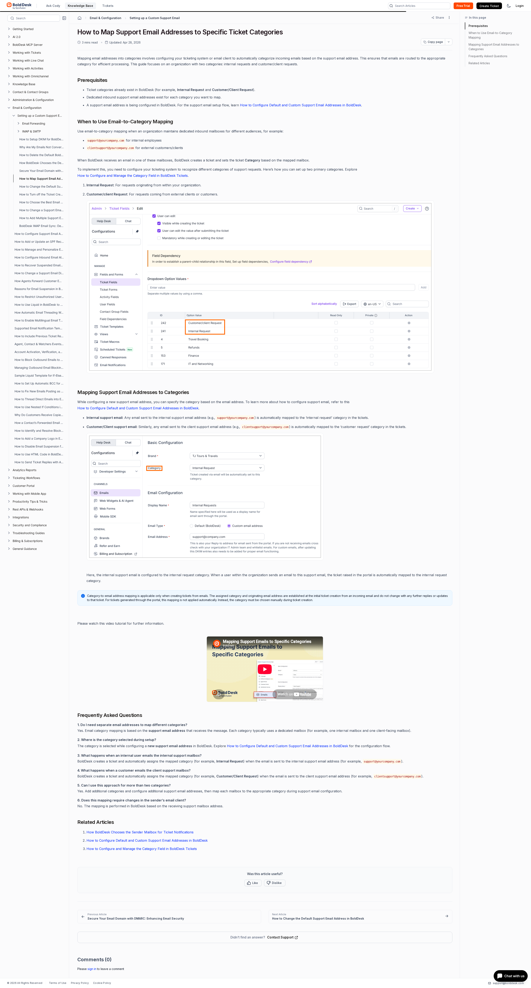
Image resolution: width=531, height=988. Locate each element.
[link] (169, 916)
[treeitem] (38, 29)
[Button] (274, 883)
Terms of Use (58, 982)
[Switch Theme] (508, 5)
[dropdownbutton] (448, 42)
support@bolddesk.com (508, 983)
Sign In (92, 969)
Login (520, 5)
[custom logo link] (19, 5)
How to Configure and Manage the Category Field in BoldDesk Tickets (132, 175)
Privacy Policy (80, 982)
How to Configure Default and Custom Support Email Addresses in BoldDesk (300, 105)
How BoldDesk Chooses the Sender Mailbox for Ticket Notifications (140, 832)
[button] (64, 18)
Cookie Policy (102, 982)
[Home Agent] (79, 18)
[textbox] (38, 18)
